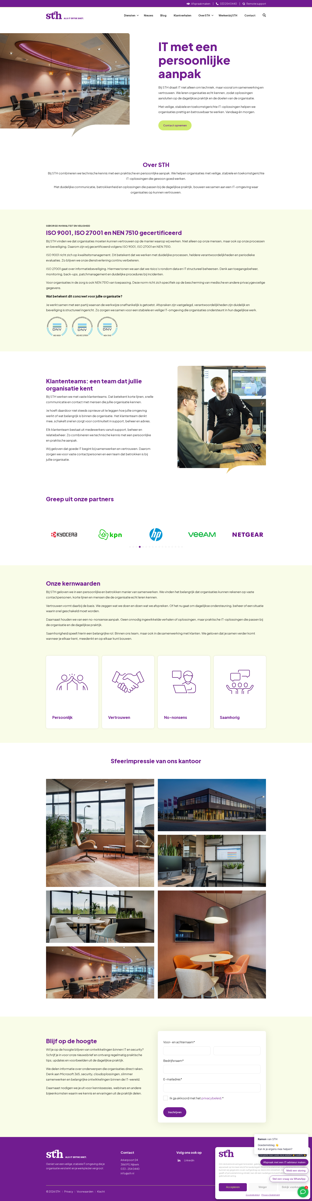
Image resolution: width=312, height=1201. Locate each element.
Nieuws (148, 15)
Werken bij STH (228, 15)
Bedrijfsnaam (173, 1061)
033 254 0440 (228, 3)
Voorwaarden (85, 1191)
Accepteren (233, 1187)
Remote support (256, 3)
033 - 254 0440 (130, 1168)
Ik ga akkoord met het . (197, 1098)
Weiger (263, 1187)
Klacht (101, 1191)
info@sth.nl (127, 1173)
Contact (249, 15)
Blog (163, 15)
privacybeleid (211, 1098)
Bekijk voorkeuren (292, 1187)
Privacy (68, 1191)
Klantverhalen (182, 15)
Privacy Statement (270, 1195)
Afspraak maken (200, 3)
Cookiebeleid (253, 1195)
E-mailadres (172, 1079)
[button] (130, 547)
